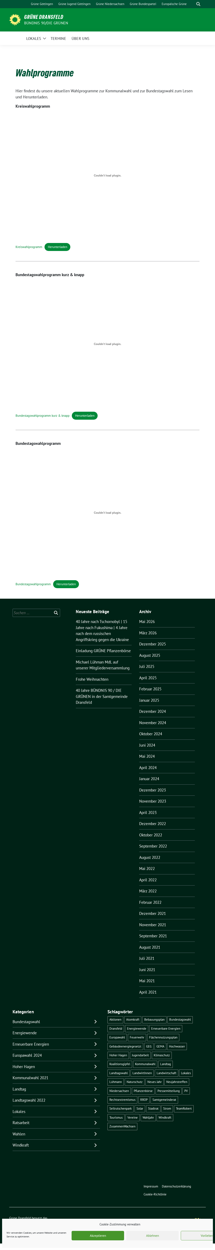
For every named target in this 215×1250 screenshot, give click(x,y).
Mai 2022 (147, 868)
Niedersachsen (119, 1091)
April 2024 (148, 767)
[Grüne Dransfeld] (15, 19)
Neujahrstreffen (176, 1082)
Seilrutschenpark (120, 1108)
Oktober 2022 (150, 834)
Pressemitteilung (168, 1091)
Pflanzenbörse (143, 1091)
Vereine (132, 1117)
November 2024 (152, 722)
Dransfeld (115, 1029)
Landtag (19, 1089)
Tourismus (116, 1117)
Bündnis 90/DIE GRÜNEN (46, 23)
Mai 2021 (147, 980)
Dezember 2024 (152, 711)
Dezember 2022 (152, 823)
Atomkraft (132, 1019)
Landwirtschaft (166, 1073)
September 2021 (153, 935)
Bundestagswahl (26, 1021)
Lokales (19, 1111)
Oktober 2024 (150, 733)
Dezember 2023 (152, 790)
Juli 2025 (146, 666)
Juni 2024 (147, 745)
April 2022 (148, 879)
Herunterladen (57, 247)
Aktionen (115, 1019)
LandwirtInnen (142, 1073)
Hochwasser (177, 1046)
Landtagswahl (118, 1073)
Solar (139, 1108)
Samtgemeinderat (164, 1100)
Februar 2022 (150, 902)
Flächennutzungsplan (163, 1037)
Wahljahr (148, 1117)
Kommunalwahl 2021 (30, 1077)
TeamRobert (184, 1108)
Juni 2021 (147, 969)
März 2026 (148, 632)
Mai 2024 (147, 756)
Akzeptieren (98, 1236)
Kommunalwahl (145, 1064)
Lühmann (115, 1082)
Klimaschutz (162, 1055)
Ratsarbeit (21, 1122)
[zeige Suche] (198, 4)
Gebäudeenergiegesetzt (125, 1046)
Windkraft (21, 1145)
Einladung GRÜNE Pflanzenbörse (103, 650)
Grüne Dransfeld (43, 17)
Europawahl (117, 1037)
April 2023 (148, 812)
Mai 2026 (147, 621)
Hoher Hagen (24, 1066)
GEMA (160, 1046)
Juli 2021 (146, 958)
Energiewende (25, 1032)
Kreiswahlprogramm (29, 247)
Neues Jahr (154, 1082)
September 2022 (153, 846)
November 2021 (152, 924)
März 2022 (148, 890)
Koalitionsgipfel (119, 1064)
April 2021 (148, 992)
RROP (144, 1100)
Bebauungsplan (154, 1019)
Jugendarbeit (140, 1055)
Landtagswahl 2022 (29, 1100)
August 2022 (149, 857)
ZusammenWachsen (122, 1126)
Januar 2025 (149, 700)
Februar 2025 (150, 688)
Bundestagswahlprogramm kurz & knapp (42, 416)
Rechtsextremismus (122, 1100)
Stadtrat (153, 1108)
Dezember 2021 (152, 913)
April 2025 (148, 677)
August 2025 (149, 655)
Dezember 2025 (152, 644)
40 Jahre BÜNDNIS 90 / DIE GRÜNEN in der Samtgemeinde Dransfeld (102, 696)
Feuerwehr (137, 1037)
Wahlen (19, 1133)
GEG (149, 1046)
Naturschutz (135, 1082)
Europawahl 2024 (27, 1055)
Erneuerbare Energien (31, 1044)
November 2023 (152, 801)
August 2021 (149, 947)
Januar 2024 (149, 778)
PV (186, 1091)
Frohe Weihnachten (92, 679)
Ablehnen (152, 1236)
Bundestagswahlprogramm (33, 584)
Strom (167, 1108)
